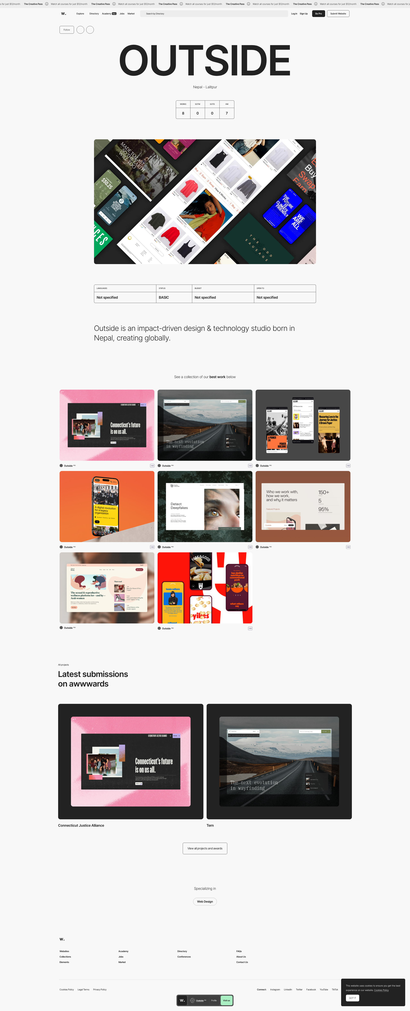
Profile (214, 1000)
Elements (64, 962)
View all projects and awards (205, 848)
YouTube (324, 989)
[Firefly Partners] (107, 506)
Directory (94, 13)
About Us (241, 956)
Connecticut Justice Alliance (81, 825)
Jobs (122, 13)
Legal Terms (83, 989)
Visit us (226, 1000)
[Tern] (205, 425)
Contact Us (242, 962)
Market (131, 13)
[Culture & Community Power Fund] (303, 425)
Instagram (275, 989)
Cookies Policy (67, 989)
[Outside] (303, 506)
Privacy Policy (100, 989)
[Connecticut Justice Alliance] (107, 425)
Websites (64, 951)
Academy (109, 13)
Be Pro (318, 13)
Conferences (184, 956)
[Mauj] (107, 587)
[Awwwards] (63, 13)
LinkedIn (288, 989)
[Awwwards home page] (182, 1000)
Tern (210, 825)
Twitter (299, 989)
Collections (65, 956)
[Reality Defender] (205, 506)
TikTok (335, 989)
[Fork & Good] (205, 587)
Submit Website (338, 13)
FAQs (239, 951)
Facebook (311, 989)
